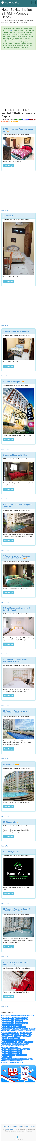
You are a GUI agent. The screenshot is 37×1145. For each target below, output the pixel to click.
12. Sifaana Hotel (9, 822)
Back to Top (5, 210)
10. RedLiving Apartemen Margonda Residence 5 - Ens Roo (16, 712)
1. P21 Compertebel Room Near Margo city (18, 130)
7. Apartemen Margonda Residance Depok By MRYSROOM (16, 557)
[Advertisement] (18, 191)
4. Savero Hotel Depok (11, 381)
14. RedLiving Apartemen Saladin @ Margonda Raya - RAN (17, 910)
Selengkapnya (8, 166)
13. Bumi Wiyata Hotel (11, 851)
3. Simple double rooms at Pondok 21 (17, 331)
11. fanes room (8, 764)
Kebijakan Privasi (17, 1126)
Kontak (32, 1126)
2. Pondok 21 (8, 215)
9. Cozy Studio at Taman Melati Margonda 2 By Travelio (15, 660)
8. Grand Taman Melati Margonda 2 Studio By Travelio (16, 609)
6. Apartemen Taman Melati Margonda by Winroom (17, 505)
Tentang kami (6, 1126)
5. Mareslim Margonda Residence (15, 455)
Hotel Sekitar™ (10, 1129)
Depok (11, 30)
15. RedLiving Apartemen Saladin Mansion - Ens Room (15, 963)
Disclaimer (26, 1126)
